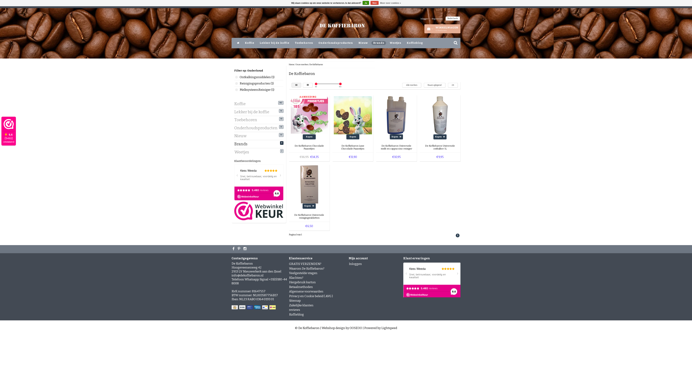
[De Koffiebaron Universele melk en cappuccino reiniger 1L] (396, 115)
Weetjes (395, 42)
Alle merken (411, 85)
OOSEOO (356, 328)
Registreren (437, 19)
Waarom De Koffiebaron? (306, 268)
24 (453, 85)
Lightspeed (389, 328)
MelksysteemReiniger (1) (236, 89)
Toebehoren (304, 42)
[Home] (238, 43)
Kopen (309, 137)
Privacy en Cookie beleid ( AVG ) (311, 296)
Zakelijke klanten (301, 305)
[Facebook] (233, 249)
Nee (374, 3)
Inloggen (424, 19)
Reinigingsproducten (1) (236, 83)
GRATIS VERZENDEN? (305, 264)
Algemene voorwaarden (306, 291)
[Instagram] (245, 249)
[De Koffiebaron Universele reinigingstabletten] (309, 184)
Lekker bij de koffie (274, 42)
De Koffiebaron (316, 64)
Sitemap (295, 301)
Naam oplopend (435, 85)
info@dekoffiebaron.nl (247, 275)
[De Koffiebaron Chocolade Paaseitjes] (309, 115)
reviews (294, 310)
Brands (378, 42)
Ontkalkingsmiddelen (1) (236, 77)
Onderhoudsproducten (335, 42)
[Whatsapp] (239, 249)
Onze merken (302, 64)
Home (291, 64)
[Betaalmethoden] (254, 307)
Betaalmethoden (301, 287)
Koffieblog (415, 42)
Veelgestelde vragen (303, 273)
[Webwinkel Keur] (258, 211)
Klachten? (296, 278)
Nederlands (452, 18)
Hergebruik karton (302, 282)
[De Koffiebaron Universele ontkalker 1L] (440, 115)
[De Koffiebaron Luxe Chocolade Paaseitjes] (353, 115)
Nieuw (363, 42)
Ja (366, 3)
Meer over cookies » (390, 3)
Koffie (249, 42)
